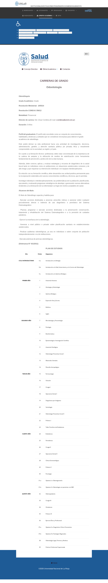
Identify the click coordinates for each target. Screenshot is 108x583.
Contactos (66, 69)
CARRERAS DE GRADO (54, 80)
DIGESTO (78, 6)
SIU (74, 6)
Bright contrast (26, 33)
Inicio (55, 563)
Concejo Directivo (31, 69)
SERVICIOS (64, 6)
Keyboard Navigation (29, 35)
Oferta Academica (49, 69)
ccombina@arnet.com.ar (65, 120)
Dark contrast (40, 33)
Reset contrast (65, 33)
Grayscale (53, 33)
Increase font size (45, 30)
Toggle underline (27, 38)
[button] (54, 23)
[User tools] (86, 53)
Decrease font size (28, 30)
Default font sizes (61, 30)
